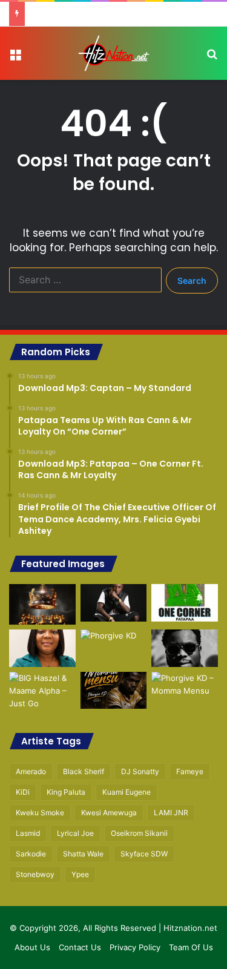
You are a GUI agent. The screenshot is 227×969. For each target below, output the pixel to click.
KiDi (23, 792)
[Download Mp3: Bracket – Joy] (184, 690)
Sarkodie (31, 853)
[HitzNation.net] (113, 53)
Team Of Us (191, 947)
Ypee (80, 874)
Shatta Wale (83, 853)
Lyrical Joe (75, 833)
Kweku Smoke (40, 812)
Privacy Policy (135, 947)
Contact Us (80, 947)
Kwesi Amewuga (109, 812)
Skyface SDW (144, 853)
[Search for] (212, 57)
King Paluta (66, 792)
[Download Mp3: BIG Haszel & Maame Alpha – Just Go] (42, 691)
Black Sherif (83, 771)
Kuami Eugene (126, 792)
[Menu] (15, 57)
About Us (32, 947)
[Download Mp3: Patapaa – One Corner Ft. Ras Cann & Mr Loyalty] (184, 603)
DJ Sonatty (140, 771)
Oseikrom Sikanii (139, 833)
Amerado (31, 771)
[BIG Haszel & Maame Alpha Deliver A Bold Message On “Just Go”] (184, 648)
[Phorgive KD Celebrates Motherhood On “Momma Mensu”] (114, 648)
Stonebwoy (35, 874)
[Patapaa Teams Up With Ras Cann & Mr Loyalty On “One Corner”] (114, 603)
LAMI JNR (171, 812)
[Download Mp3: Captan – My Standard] (42, 604)
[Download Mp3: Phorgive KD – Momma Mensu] (114, 690)
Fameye (189, 771)
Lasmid (28, 833)
